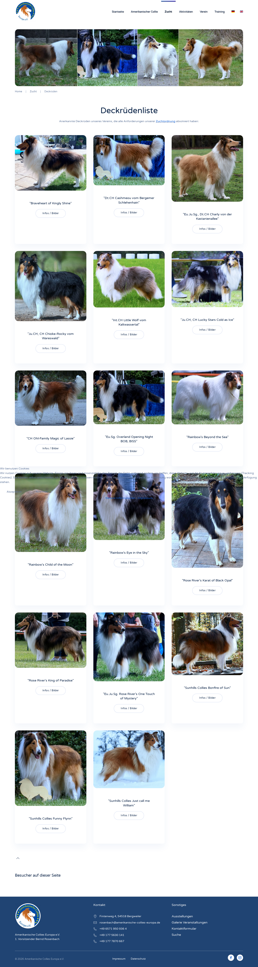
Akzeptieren (14, 491)
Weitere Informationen (120, 498)
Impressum (145, 498)
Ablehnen (42, 491)
